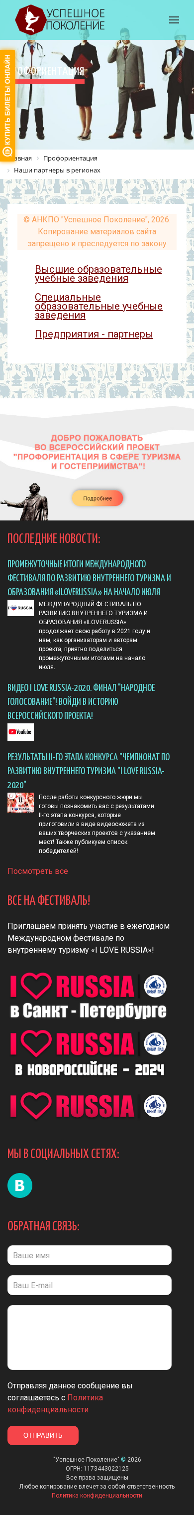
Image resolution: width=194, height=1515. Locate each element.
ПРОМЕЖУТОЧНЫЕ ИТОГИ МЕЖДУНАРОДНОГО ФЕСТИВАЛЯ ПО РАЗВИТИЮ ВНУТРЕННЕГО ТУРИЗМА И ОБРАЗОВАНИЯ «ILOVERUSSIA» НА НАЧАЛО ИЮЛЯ (89, 578)
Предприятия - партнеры (94, 334)
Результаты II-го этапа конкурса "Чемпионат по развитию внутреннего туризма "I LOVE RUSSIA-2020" (88, 771)
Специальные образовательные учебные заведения (99, 306)
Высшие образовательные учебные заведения (98, 273)
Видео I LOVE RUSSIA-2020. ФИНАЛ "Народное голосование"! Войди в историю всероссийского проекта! (81, 702)
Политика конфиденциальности (97, 1495)
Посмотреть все (37, 871)
